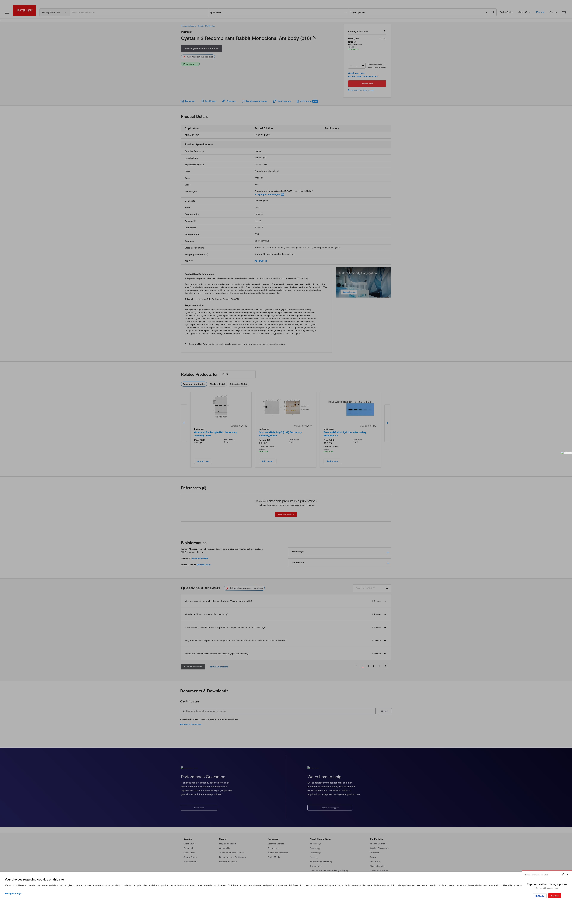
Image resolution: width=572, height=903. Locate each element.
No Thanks (540, 896)
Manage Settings (13, 893)
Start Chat (555, 896)
